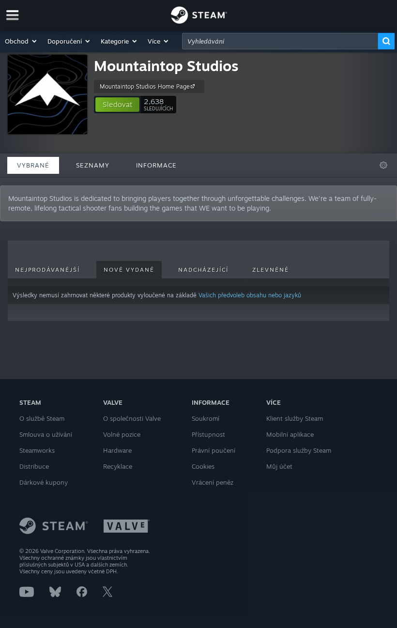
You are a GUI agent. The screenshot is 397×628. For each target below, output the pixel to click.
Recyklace (117, 466)
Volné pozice (121, 434)
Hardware (117, 450)
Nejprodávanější (47, 269)
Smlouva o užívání (45, 434)
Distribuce (34, 466)
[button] (21, 41)
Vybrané (33, 165)
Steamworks (37, 450)
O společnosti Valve (132, 418)
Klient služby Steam (294, 418)
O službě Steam (41, 418)
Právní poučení (213, 450)
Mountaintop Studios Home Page (145, 86)
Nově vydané (129, 269)
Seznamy (92, 165)
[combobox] (280, 41)
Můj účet (279, 466)
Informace (156, 165)
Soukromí (205, 418)
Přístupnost (208, 434)
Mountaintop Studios (166, 66)
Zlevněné (270, 269)
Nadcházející (203, 269)
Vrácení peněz (212, 482)
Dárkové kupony (43, 482)
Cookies (203, 466)
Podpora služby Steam (298, 450)
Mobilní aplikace (290, 434)
